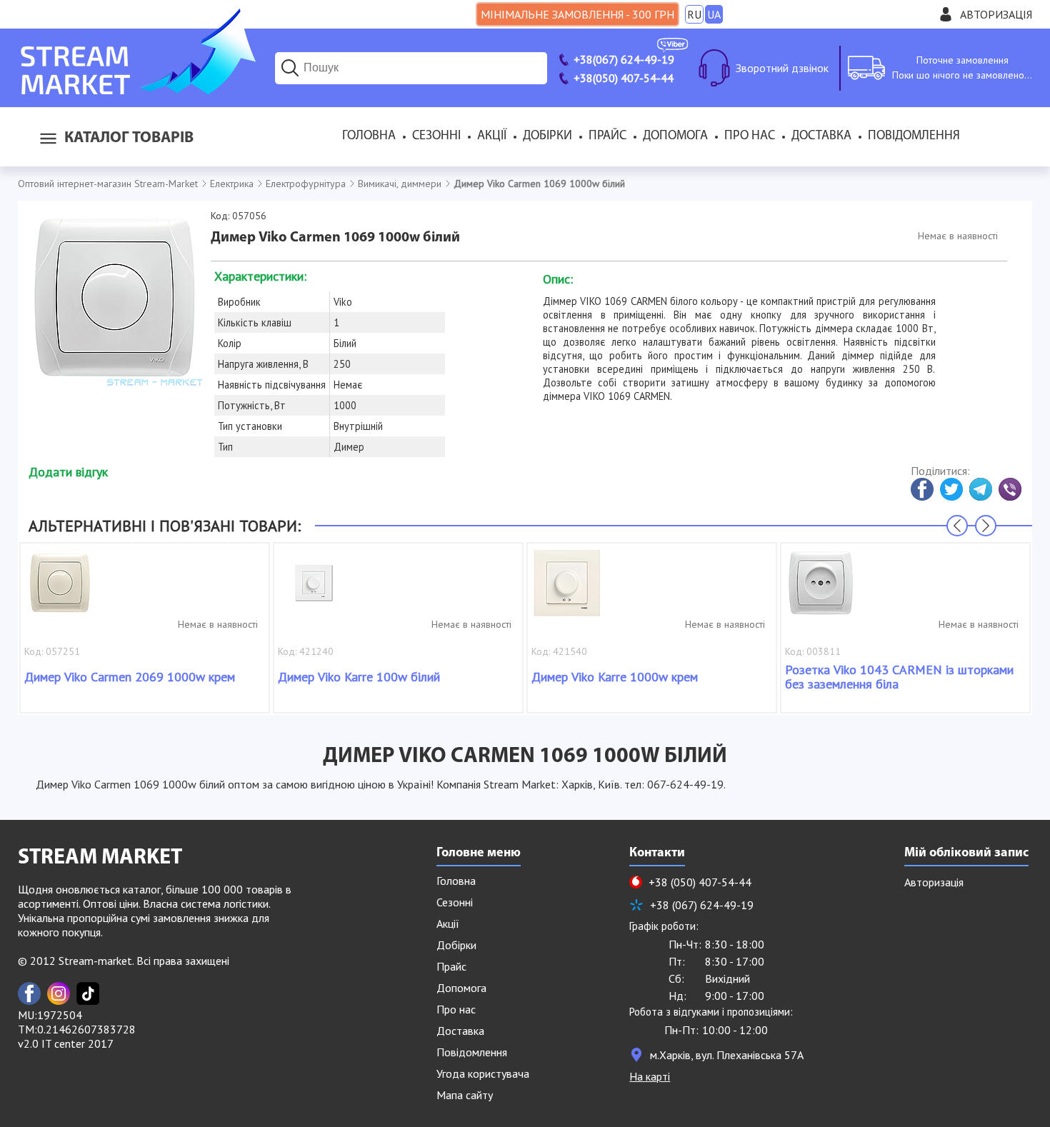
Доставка (821, 136)
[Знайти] (290, 67)
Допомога (675, 136)
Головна (369, 136)
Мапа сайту (464, 1095)
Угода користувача (482, 1073)
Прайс (607, 136)
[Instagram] (58, 993)
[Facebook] (29, 993)
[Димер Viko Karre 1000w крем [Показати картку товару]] (567, 590)
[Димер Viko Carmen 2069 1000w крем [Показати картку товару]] (60, 590)
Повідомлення (914, 136)
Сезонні (436, 136)
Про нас (749, 136)
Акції (491, 136)
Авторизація (996, 14)
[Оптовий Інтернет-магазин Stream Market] (137, 90)
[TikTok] (87, 993)
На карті (649, 1076)
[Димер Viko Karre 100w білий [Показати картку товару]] (313, 590)
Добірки (547, 136)
